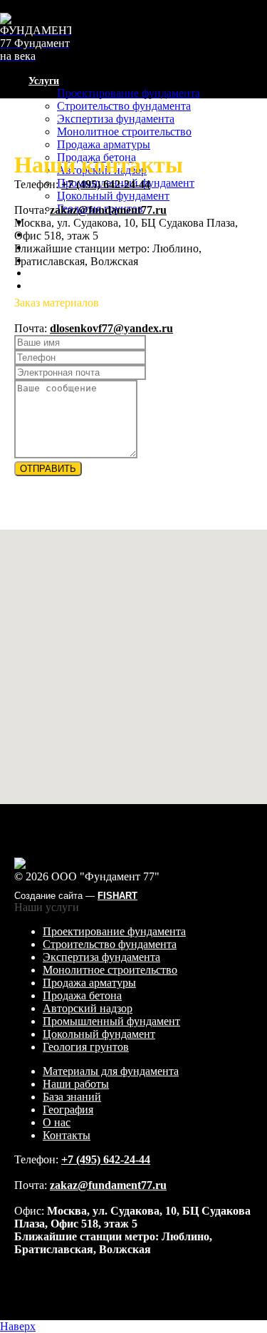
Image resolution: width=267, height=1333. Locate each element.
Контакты (51, 286)
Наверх (18, 1326)
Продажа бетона (82, 995)
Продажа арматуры (103, 144)
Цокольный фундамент (113, 196)
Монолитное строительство (124, 131)
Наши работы (76, 1084)
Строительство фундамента (124, 106)
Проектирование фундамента (128, 93)
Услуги (43, 81)
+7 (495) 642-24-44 (44, 310)
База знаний (72, 1097)
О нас (41, 273)
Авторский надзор (87, 1008)
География (68, 1109)
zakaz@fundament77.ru (108, 210)
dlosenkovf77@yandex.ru (111, 328)
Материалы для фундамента (111, 1071)
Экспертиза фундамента (115, 119)
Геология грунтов (86, 1047)
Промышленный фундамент (111, 1021)
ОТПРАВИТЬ (48, 468)
